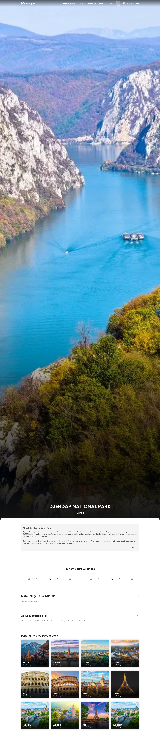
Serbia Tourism (85, 621)
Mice (112, 3)
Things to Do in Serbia (69, 621)
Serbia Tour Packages (50, 621)
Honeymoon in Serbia (30, 601)
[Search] (118, 3)
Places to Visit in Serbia (31, 621)
